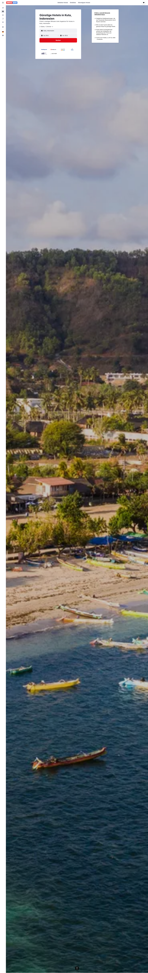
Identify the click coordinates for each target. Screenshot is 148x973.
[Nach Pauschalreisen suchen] (3, 18)
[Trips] (3, 27)
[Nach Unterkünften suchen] (3, 11)
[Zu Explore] (3, 22)
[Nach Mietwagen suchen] (3, 15)
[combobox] (46, 26)
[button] (3, 3)
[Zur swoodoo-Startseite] (11, 2)
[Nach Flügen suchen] (3, 8)
